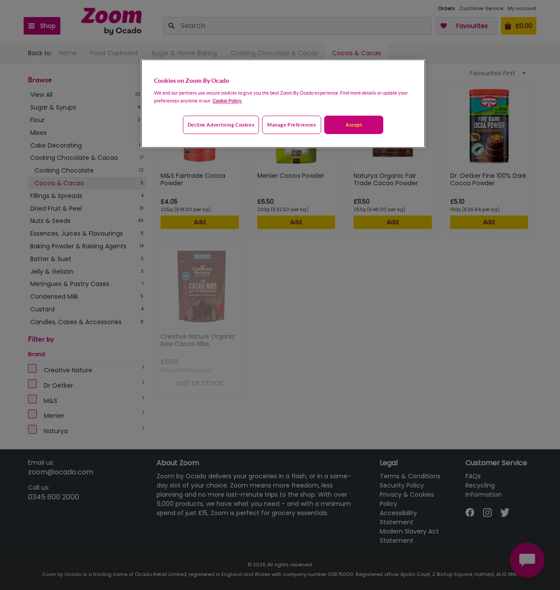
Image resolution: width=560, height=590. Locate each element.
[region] (283, 103)
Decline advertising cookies (221, 124)
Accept (354, 124)
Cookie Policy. (227, 100)
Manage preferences (291, 124)
